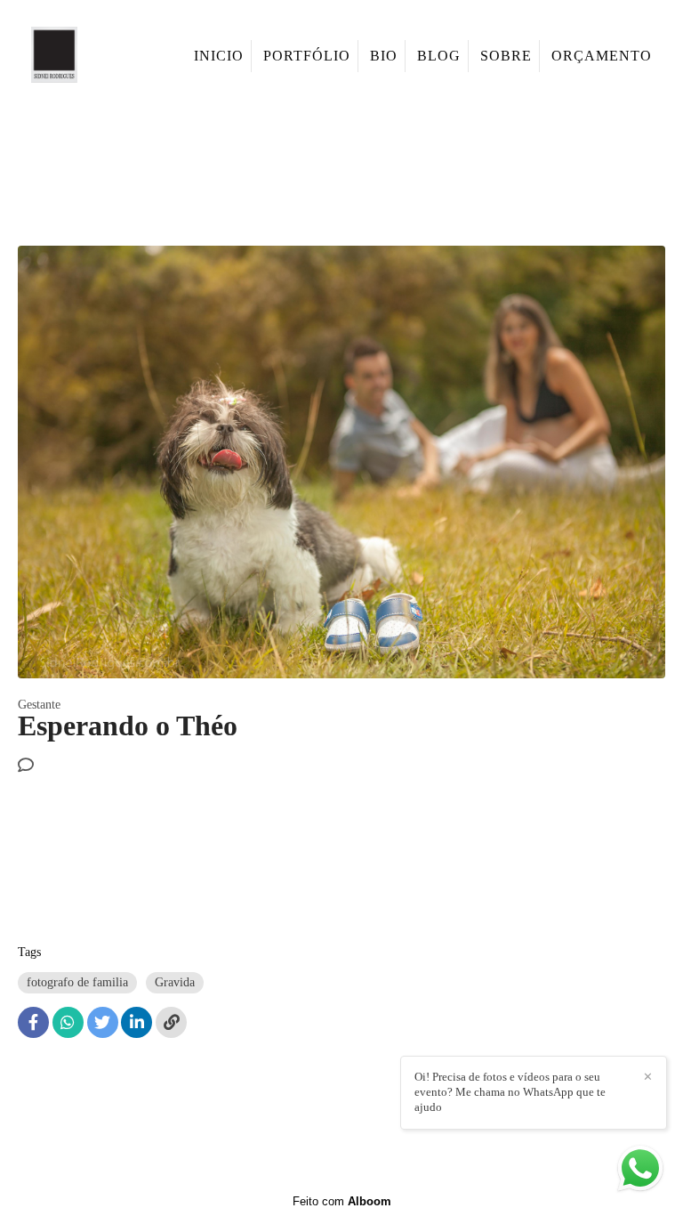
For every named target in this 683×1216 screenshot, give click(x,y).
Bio (384, 55)
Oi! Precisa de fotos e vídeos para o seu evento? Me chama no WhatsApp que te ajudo (510, 1092)
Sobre (506, 55)
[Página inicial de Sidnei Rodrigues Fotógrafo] (78, 56)
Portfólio (306, 55)
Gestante (39, 705)
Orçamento (601, 55)
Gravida (175, 982)
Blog (439, 55)
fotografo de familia (77, 982)
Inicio (219, 55)
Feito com (342, 1201)
